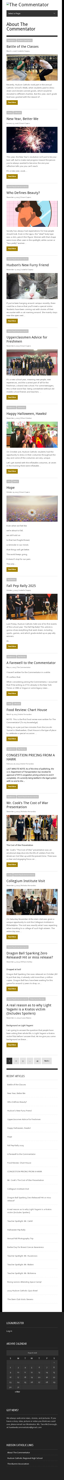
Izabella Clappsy (24, 51)
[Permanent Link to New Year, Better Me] (32, 140)
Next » (46, 1061)
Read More (12, 102)
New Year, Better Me (22, 119)
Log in (9, 1331)
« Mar (17, 1392)
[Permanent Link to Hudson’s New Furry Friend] (32, 286)
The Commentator (24, 667)
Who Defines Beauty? (23, 193)
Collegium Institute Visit (25, 881)
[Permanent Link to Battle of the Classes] (32, 68)
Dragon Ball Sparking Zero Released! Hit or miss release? (29, 955)
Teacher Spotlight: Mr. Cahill (20, 1221)
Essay (10, 113)
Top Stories (12, 580)
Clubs (10, 875)
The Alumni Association (18, 1464)
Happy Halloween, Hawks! (26, 414)
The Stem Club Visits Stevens (20, 1299)
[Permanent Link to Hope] (32, 509)
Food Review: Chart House (26, 710)
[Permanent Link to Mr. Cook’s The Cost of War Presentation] (32, 828)
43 (37, 1061)
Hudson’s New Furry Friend (27, 265)
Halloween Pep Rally (16, 1230)
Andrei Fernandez (25, 714)
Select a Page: (14, 13)
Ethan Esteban (26, 418)
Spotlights (11, 40)
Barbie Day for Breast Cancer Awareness (25, 1247)
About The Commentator (18, 1452)
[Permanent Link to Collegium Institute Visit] (32, 902)
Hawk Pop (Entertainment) (17, 187)
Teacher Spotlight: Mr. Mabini (20, 1264)
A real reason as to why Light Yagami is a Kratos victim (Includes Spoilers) (28, 1009)
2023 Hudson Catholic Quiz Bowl (22, 1290)
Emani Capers (24, 123)
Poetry (15, 481)
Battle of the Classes (22, 46)
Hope (10, 488)
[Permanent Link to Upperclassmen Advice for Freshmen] (32, 362)
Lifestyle (17, 113)
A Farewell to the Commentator (31, 663)
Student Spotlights (25, 40)
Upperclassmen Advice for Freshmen (24, 1119)
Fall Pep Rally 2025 (21, 586)
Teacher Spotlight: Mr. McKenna (21, 1273)
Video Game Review (37, 999)
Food (9, 704)
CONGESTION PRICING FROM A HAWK (24, 1171)
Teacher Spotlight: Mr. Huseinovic (22, 1256)
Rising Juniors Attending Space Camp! (24, 1282)
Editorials (21, 407)
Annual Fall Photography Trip (20, 1238)
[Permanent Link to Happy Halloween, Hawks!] (32, 435)
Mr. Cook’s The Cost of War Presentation (25, 1180)
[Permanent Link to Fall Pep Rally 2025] (32, 607)
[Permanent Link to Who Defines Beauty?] (32, 214)
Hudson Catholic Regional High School (24, 1458)
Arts (9, 481)
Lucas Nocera (26, 1018)
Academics (11, 407)
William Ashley (26, 962)
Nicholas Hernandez (28, 812)
